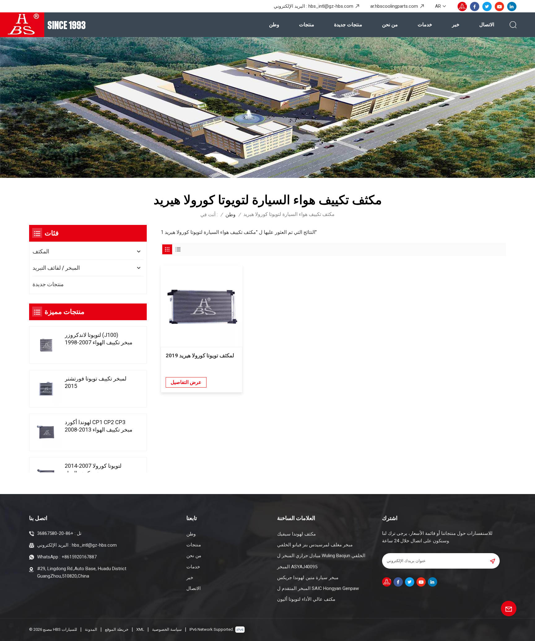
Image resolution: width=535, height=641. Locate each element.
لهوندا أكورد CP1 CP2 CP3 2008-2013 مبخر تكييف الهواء (99, 426)
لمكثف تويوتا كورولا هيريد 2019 (200, 355)
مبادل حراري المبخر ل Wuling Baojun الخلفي (321, 555)
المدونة (91, 629)
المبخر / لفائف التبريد (56, 268)
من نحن (390, 25)
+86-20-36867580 (55, 533)
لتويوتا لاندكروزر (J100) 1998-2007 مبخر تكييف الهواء (99, 339)
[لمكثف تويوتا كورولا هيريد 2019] (201, 306)
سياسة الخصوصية (167, 629)
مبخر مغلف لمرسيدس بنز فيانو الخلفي (315, 545)
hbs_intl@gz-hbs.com (330, 6)
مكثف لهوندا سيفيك (296, 534)
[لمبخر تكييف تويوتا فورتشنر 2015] (46, 388)
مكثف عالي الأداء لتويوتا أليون (306, 599)
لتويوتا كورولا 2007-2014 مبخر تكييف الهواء (93, 469)
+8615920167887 (79, 557)
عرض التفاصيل (186, 382)
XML (140, 629)
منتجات (306, 25)
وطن (274, 25)
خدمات (425, 25)
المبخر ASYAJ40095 (297, 567)
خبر (455, 25)
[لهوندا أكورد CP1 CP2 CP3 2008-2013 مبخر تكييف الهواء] (46, 432)
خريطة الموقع (116, 629)
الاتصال (486, 25)
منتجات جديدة (348, 25)
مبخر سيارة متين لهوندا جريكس (307, 577)
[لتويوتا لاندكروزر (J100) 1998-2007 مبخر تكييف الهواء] (46, 345)
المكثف (41, 251)
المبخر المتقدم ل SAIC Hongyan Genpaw (318, 588)
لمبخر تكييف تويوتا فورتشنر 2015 (95, 382)
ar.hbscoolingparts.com (394, 6)
